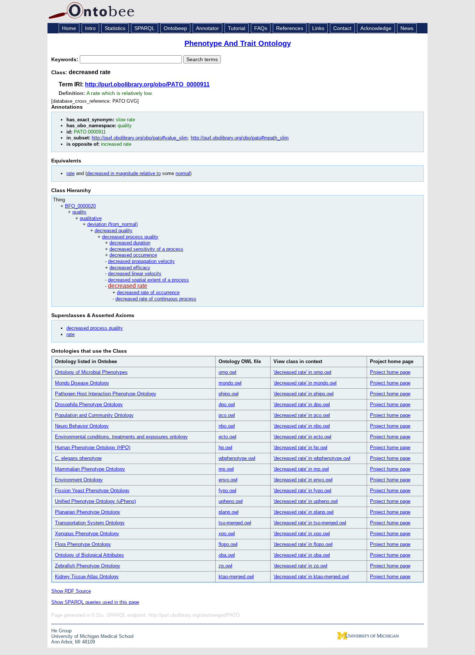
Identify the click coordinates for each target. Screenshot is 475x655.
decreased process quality (130, 237)
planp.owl (229, 512)
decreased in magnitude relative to (124, 173)
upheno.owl (231, 501)
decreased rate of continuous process (155, 299)
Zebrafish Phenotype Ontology (87, 566)
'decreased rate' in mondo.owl (305, 383)
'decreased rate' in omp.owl (302, 372)
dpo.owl (227, 404)
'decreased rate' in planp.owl (303, 512)
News (406, 28)
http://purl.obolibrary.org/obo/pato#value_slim (140, 138)
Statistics (115, 28)
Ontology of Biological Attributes (89, 555)
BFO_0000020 (80, 206)
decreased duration (129, 243)
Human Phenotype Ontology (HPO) (92, 447)
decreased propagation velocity (141, 261)
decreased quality (113, 230)
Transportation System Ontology (90, 523)
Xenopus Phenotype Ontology (87, 533)
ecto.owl (227, 437)
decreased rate (127, 286)
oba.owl (227, 555)
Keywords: (65, 59)
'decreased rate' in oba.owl (301, 555)
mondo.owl (230, 383)
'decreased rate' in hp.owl (300, 447)
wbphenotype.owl (237, 458)
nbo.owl (227, 426)
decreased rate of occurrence (148, 292)
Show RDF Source (71, 591)
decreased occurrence (133, 255)
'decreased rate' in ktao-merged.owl (311, 576)
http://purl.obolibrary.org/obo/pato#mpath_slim (240, 138)
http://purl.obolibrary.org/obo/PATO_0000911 (147, 84)
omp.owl (227, 372)
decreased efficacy (129, 267)
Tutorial (236, 28)
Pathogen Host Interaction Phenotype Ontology (105, 393)
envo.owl (228, 480)
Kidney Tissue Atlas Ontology (87, 576)
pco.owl (227, 415)
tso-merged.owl (235, 523)
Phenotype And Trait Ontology (237, 43)
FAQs (260, 28)
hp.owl (225, 447)
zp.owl (225, 566)
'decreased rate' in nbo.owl (301, 426)
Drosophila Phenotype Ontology (89, 404)
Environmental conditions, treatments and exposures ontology (121, 437)
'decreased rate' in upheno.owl (305, 501)
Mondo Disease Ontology (82, 383)
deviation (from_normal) (112, 224)
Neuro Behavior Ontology (82, 426)
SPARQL (144, 28)
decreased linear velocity (134, 273)
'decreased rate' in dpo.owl (301, 404)
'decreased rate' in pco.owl (301, 415)
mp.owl (226, 469)
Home (69, 28)
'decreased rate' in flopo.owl (302, 544)
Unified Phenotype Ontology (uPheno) (95, 501)
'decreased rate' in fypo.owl (302, 490)
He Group (61, 630)
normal (183, 173)
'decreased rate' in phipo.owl (303, 393)
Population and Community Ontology (94, 415)
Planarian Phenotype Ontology (87, 512)
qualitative (91, 218)
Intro (90, 28)
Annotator (207, 28)
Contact (342, 28)
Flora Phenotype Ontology (83, 544)
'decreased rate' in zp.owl (300, 566)
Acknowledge (376, 28)
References (289, 28)
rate (70, 173)
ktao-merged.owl (236, 576)
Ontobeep (175, 28)
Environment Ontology (79, 480)
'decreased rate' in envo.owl (302, 480)
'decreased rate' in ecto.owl (302, 437)
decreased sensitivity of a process (146, 249)
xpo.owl (227, 533)
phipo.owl (229, 393)
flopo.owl (228, 544)
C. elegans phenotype (78, 458)
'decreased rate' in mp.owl (301, 469)
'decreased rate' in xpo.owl (301, 533)
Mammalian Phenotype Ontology (90, 469)
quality (79, 212)
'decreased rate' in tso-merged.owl (309, 523)
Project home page (390, 372)
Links (318, 28)
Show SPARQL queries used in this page (95, 602)
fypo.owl (227, 490)
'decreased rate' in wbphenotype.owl (311, 458)
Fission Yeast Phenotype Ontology (92, 490)
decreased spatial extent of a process (148, 280)
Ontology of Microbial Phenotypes (91, 372)
